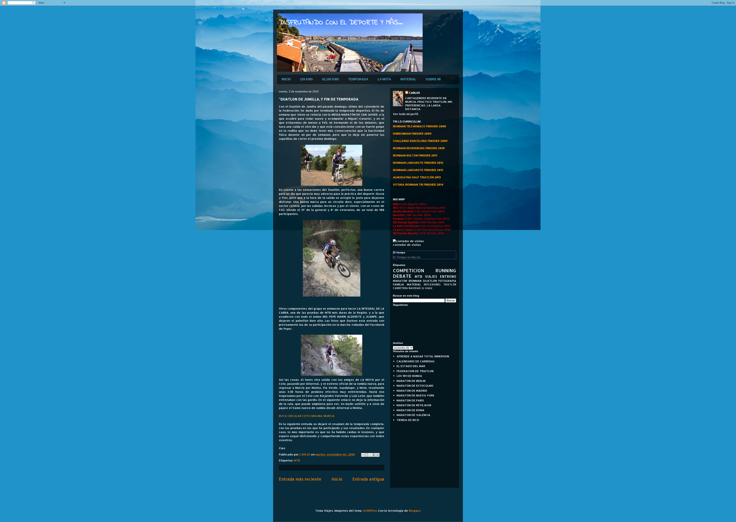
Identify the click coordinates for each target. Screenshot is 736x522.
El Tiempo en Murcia (406, 257)
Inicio (337, 479)
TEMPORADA (358, 79)
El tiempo (399, 252)
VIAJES (431, 276)
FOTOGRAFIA (447, 281)
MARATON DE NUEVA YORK (415, 395)
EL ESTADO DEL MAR (411, 366)
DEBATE (402, 276)
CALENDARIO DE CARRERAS (416, 361)
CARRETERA (400, 288)
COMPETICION (408, 270)
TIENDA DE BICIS (408, 420)
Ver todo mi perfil (405, 114)
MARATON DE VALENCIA (413, 415)
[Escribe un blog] (367, 455)
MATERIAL (408, 79)
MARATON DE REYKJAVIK (414, 405)
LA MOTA (384, 79)
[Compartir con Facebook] (374, 455)
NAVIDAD (415, 288)
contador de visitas (407, 245)
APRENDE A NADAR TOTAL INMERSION (423, 356)
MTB (297, 460)
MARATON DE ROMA (410, 410)
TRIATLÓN (449, 284)
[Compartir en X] (370, 455)
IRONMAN (415, 281)
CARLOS (414, 93)
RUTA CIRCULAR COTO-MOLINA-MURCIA (306, 416)
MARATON (400, 281)
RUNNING (445, 270)
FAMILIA (398, 284)
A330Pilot (370, 510)
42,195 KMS (330, 79)
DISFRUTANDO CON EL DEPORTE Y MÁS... (341, 23)
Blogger (414, 510)
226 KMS (306, 79)
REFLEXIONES (432, 284)
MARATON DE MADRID (412, 390)
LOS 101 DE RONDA (409, 376)
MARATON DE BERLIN (411, 381)
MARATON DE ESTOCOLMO (415, 385)
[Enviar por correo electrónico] (363, 455)
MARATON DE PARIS (410, 400)
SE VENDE (426, 288)
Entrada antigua (368, 479)
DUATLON (430, 281)
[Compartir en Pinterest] (378, 455)
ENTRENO (448, 276)
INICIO (286, 79)
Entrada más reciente (300, 479)
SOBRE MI (433, 79)
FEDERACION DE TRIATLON (415, 371)
